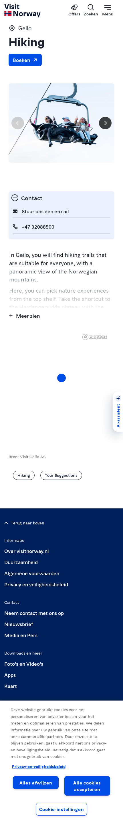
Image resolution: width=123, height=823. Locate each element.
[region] (61, 762)
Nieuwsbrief (18, 624)
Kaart (10, 686)
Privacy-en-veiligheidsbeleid (39, 766)
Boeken (21, 60)
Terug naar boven (27, 522)
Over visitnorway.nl (26, 551)
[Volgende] (105, 123)
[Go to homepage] (22, 10)
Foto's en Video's (23, 663)
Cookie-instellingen (61, 809)
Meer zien (28, 315)
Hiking (23, 475)
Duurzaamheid (21, 562)
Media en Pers (20, 635)
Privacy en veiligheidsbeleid (36, 584)
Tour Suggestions (61, 475)
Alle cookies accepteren (87, 786)
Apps (10, 674)
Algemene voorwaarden (31, 573)
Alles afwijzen (35, 783)
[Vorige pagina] (17, 123)
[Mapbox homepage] (94, 337)
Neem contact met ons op (34, 612)
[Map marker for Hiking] (61, 378)
